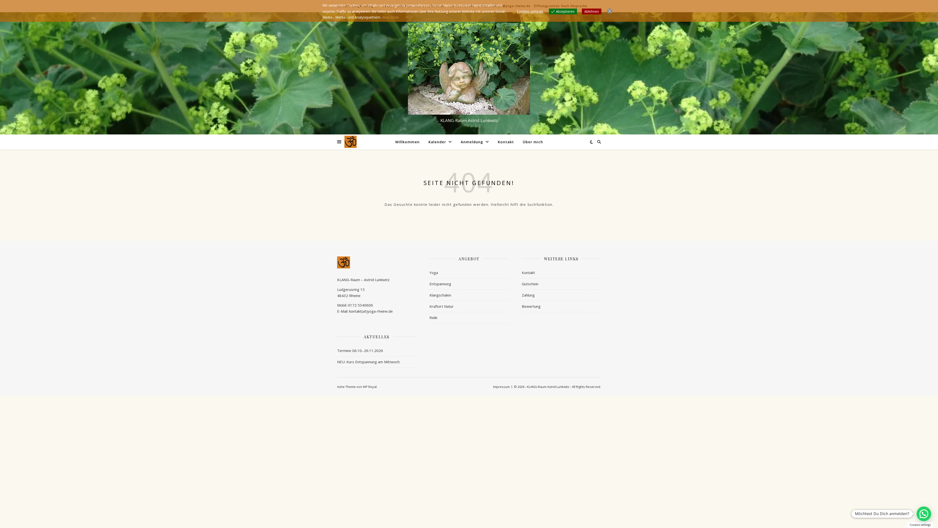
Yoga (433, 272)
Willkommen (407, 141)
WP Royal (370, 387)
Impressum (501, 387)
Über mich (533, 141)
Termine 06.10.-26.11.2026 (360, 350)
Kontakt (506, 141)
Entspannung (440, 283)
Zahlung (528, 295)
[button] (924, 513)
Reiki (433, 317)
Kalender (437, 141)
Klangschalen (440, 295)
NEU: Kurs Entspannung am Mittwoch (368, 361)
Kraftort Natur (441, 306)
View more (390, 17)
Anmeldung (472, 141)
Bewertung (531, 306)
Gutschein (530, 283)
